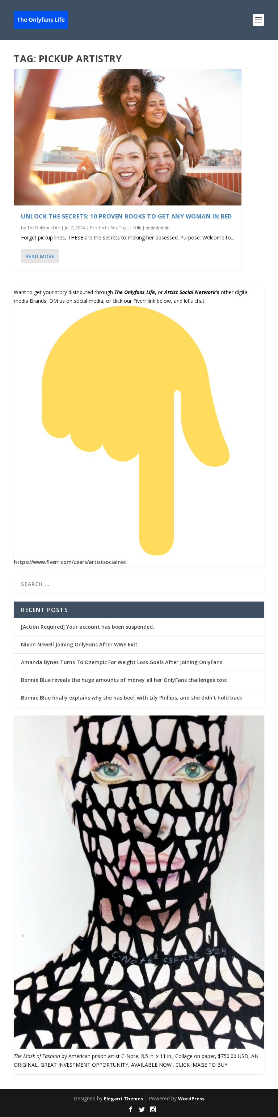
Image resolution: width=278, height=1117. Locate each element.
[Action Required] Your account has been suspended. (87, 626)
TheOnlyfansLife (43, 228)
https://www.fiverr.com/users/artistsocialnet (70, 561)
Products (99, 228)
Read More (40, 256)
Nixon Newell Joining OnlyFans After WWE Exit (79, 644)
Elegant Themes (123, 1098)
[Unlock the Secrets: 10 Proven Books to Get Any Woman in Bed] (127, 137)
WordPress (191, 1098)
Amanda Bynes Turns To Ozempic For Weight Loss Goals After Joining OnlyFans (121, 662)
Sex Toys (120, 228)
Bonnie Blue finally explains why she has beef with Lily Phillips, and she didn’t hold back (131, 697)
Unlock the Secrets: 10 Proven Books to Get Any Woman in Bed (126, 216)
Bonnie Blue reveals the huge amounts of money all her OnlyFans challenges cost (124, 679)
